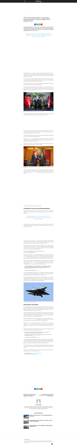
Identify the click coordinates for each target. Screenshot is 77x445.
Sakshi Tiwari (26, 22)
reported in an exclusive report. (31, 90)
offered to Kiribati (34, 172)
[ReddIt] (41, 24)
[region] (38, 9)
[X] (37, 24)
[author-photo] (38, 403)
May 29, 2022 (38, 270)
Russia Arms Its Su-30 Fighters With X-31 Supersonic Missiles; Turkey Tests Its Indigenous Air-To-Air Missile (38, 218)
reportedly (30, 138)
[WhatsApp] (39, 24)
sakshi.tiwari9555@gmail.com (37, 353)
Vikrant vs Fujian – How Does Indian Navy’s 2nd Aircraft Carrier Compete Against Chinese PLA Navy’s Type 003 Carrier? (38, 35)
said (36, 240)
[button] (25, 1)
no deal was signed (33, 262)
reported (28, 324)
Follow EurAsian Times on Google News (31, 354)
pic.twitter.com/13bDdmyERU (28, 268)
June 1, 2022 (38, 337)
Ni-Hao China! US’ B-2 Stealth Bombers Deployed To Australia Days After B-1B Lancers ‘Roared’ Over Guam (46, 395)
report (32, 73)
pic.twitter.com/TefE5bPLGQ (37, 335)
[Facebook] (35, 24)
